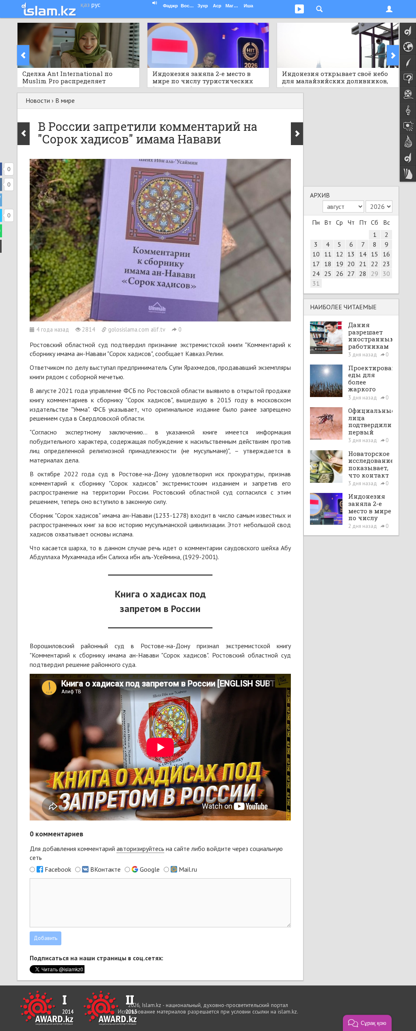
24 (316, 273)
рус (95, 4)
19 (339, 264)
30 (386, 273)
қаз (85, 4)
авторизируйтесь (140, 848)
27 (351, 273)
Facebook (58, 869)
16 (386, 254)
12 (339, 254)
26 (339, 273)
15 (374, 254)
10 (316, 254)
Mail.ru (188, 869)
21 (362, 264)
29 (374, 273)
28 (362, 273)
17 (316, 264)
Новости (38, 100)
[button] (367, 1023)
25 (328, 273)
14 (362, 254)
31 (316, 283)
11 (328, 254)
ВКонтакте (105, 869)
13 (351, 254)
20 (351, 264)
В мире (65, 100)
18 (328, 264)
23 (386, 264)
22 (374, 264)
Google (150, 869)
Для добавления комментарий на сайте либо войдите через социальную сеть (156, 853)
